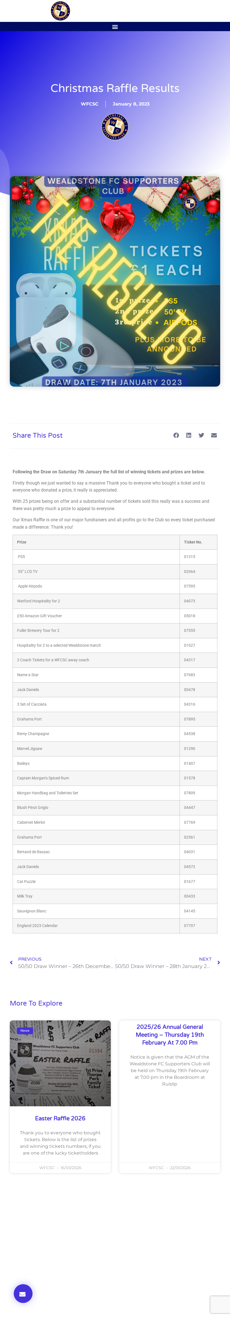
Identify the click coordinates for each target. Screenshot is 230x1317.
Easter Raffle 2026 (60, 1118)
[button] (115, 26)
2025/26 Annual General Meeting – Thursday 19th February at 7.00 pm (170, 1035)
